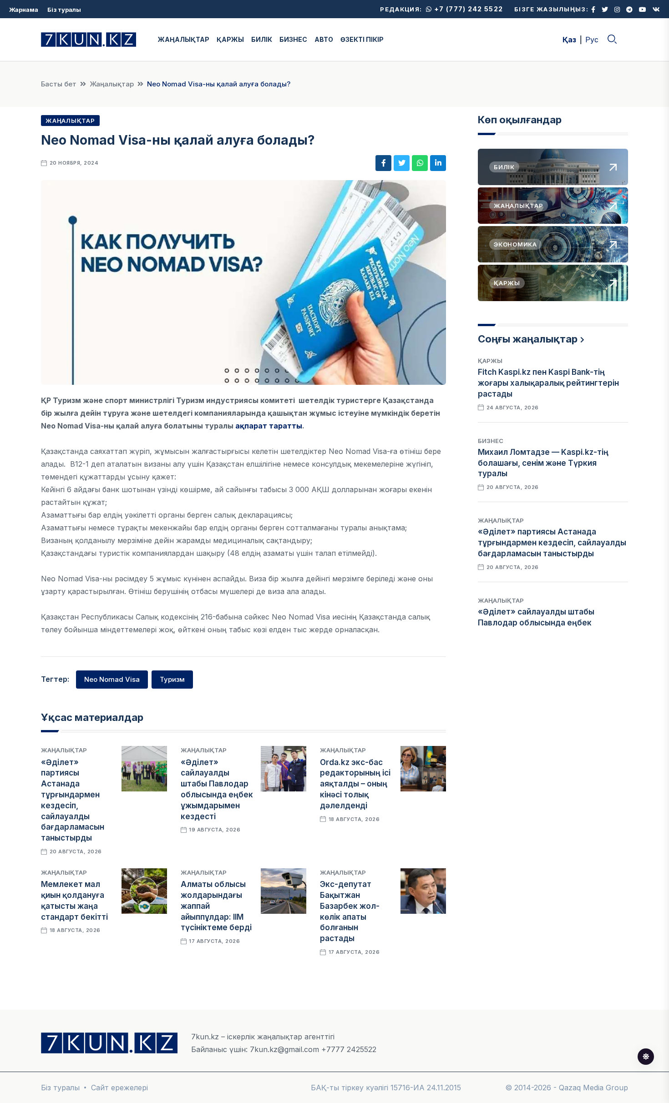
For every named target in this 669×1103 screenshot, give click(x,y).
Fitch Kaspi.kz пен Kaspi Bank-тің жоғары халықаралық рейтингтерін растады (548, 383)
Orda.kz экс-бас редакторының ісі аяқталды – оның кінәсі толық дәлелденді (355, 784)
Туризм (172, 679)
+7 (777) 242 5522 (467, 9)
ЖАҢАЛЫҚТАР (183, 39)
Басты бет (58, 84)
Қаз (569, 39)
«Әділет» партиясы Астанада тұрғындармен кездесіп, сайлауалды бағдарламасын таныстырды (552, 542)
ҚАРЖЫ (230, 39)
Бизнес (490, 440)
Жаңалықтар (112, 84)
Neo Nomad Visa (112, 679)
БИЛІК (261, 39)
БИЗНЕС (293, 39)
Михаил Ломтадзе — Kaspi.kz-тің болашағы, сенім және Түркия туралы (543, 463)
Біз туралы (64, 9)
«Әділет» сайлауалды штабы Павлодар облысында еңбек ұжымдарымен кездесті (536, 622)
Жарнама (23, 9)
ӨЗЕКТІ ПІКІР (362, 39)
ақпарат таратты (268, 425)
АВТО (323, 39)
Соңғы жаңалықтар (528, 339)
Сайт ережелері (119, 1087)
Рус (591, 39)
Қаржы (490, 360)
